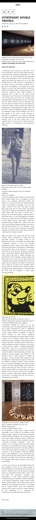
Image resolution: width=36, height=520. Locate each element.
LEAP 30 (25, 23)
